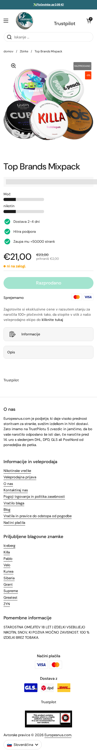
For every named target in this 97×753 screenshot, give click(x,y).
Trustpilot (64, 23)
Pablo (8, 558)
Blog (7, 509)
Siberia (9, 578)
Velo (7, 565)
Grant (8, 584)
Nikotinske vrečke (17, 470)
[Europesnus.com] (24, 21)
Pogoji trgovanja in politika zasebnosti (34, 496)
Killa (7, 552)
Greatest (10, 597)
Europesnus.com (57, 735)
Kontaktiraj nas (16, 490)
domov (8, 51)
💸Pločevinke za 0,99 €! (48, 4)
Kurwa (8, 571)
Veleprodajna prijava (20, 477)
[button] (88, 21)
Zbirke (24, 51)
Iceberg (9, 545)
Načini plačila (14, 522)
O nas (8, 483)
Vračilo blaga (14, 503)
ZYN (7, 604)
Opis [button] (11, 352)
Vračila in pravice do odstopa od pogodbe (38, 516)
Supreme (11, 591)
